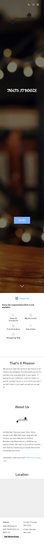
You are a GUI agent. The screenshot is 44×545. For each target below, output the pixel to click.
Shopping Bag (13, 337)
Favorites (30, 329)
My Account (31, 318)
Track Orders (13, 329)
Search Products (13, 319)
